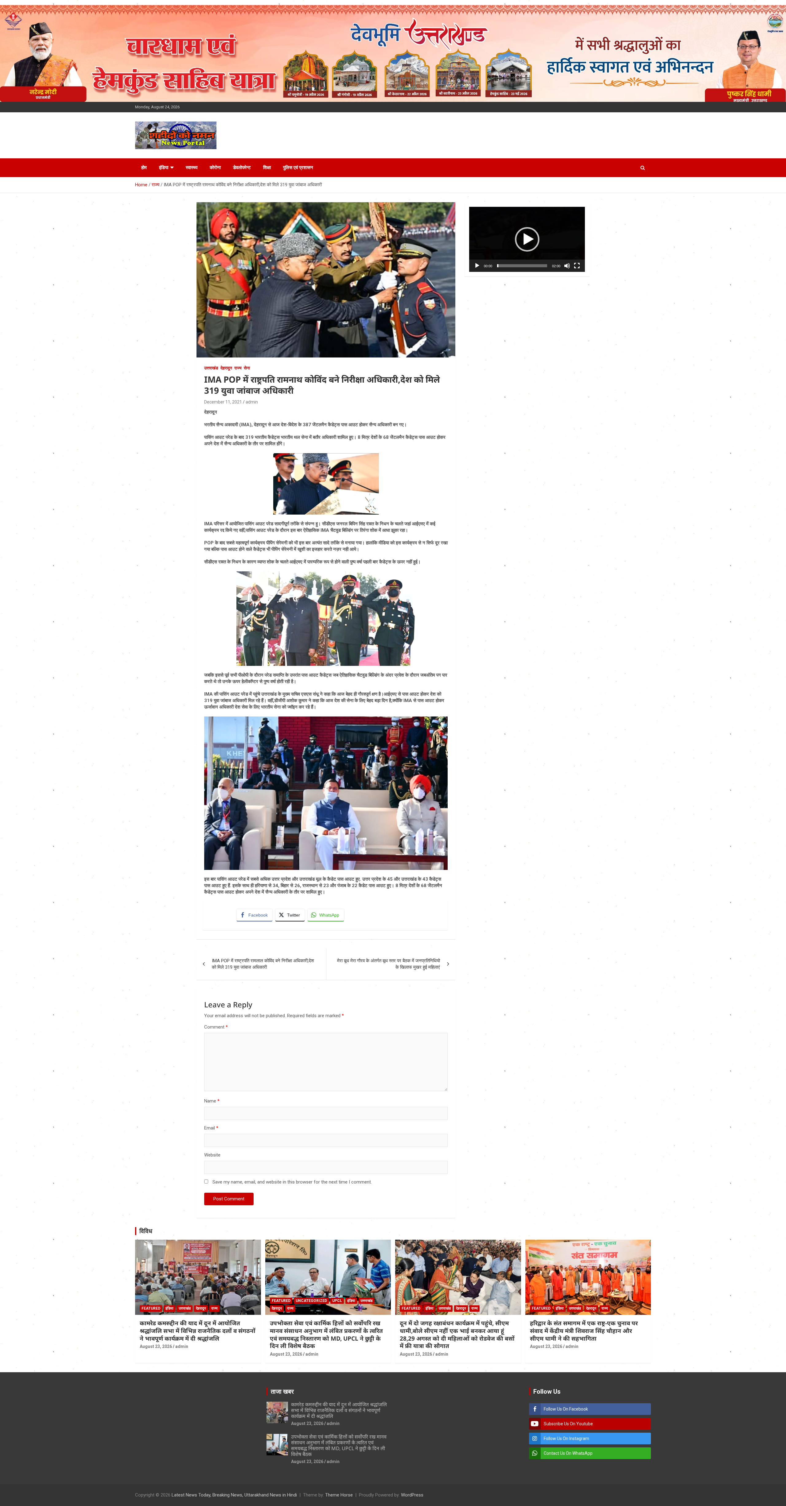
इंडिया (163, 167)
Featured (151, 1308)
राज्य (238, 367)
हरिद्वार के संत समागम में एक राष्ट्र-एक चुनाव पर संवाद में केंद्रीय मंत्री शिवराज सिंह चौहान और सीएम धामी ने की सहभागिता (584, 1330)
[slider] (522, 265)
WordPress (412, 1495)
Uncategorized (311, 1301)
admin (252, 402)
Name (212, 1101)
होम (144, 167)
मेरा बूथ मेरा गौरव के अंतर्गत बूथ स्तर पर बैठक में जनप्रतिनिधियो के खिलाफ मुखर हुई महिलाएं (388, 964)
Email (211, 1128)
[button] (527, 239)
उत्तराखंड (211, 367)
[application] (527, 239)
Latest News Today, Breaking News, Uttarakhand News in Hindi (234, 1495)
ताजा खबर (282, 1391)
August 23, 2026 (156, 1346)
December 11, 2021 (223, 402)
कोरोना (215, 167)
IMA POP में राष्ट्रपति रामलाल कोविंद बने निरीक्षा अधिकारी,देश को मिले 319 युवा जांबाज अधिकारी (263, 964)
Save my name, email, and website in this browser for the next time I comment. (292, 1182)
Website (212, 1155)
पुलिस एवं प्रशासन (298, 167)
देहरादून (226, 367)
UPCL (337, 1301)
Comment (216, 1027)
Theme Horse (339, 1495)
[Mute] (567, 266)
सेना (247, 367)
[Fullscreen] (577, 266)
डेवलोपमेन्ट (242, 167)
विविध (145, 1231)
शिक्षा (267, 167)
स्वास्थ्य (191, 167)
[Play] (477, 266)
